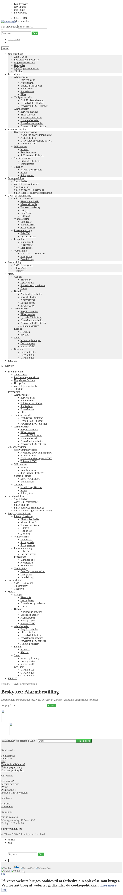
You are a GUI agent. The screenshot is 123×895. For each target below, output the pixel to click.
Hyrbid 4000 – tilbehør (32, 103)
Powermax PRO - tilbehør (33, 423)
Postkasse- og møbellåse (26, 59)
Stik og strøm (27, 175)
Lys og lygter (27, 282)
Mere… (12, 273)
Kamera (24, 149)
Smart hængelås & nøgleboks (29, 189)
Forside (5, 684)
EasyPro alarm (27, 79)
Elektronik (25, 279)
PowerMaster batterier (31, 123)
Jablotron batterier (29, 120)
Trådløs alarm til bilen (31, 85)
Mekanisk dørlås (28, 204)
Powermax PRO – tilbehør (33, 106)
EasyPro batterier (29, 111)
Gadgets (18, 276)
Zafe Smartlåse (15, 53)
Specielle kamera (22, 158)
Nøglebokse (26, 244)
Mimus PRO (20, 18)
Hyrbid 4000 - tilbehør (31, 420)
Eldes (23, 94)
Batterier (18, 291)
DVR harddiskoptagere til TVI (36, 140)
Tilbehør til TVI (28, 143)
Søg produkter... (9, 26)
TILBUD (12, 360)
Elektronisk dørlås (29, 201)
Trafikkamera (27, 163)
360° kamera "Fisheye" (32, 473)
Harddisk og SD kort (31, 169)
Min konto (19, 9)
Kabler (23, 172)
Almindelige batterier (31, 294)
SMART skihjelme (23, 265)
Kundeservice (21, 4)
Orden (23, 288)
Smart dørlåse (21, 181)
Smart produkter (16, 178)
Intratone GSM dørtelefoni (14, 792)
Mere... (11, 591)
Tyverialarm (14, 74)
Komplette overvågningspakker (36, 134)
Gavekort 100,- (28, 352)
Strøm (17, 337)
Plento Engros (8, 789)
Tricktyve (19, 271)
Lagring (18, 328)
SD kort (24, 334)
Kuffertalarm (26, 82)
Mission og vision (10, 784)
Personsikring (14, 262)
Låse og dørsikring (23, 198)
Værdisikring (20, 250)
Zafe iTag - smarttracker (26, 386)
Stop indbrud (20, 12)
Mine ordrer (7, 806)
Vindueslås (26, 221)
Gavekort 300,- (28, 357)
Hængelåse (19, 65)
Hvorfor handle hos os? (13, 764)
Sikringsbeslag (27, 224)
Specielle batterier (29, 297)
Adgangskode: (9, 705)
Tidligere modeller (23, 97)
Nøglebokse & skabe (24, 62)
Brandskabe (26, 247)
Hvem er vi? (7, 781)
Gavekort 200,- (28, 354)
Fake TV (25, 233)
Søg (35, 33)
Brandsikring (27, 259)
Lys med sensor (28, 236)
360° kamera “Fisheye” (32, 155)
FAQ (3, 761)
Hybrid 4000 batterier (31, 117)
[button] (9, 366)
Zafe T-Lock (20, 56)
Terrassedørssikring (30, 207)
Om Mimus (20, 6)
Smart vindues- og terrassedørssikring (33, 192)
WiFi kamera (20, 146)
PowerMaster (27, 91)
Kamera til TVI (28, 137)
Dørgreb (24, 210)
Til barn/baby (21, 268)
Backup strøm (27, 302)
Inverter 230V (27, 305)
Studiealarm (26, 88)
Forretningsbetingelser (12, 770)
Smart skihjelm (21, 187)
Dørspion (25, 216)
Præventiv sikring (23, 230)
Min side (5, 803)
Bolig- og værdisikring (19, 195)
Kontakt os (6, 758)
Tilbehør (18, 71)
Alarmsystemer (21, 77)
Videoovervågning (17, 129)
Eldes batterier (27, 114)
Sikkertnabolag (21, 21)
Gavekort (19, 349)
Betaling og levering (11, 767)
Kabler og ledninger (30, 340)
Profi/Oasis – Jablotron (32, 100)
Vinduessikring (21, 218)
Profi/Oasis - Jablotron (31, 418)
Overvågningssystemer (25, 132)
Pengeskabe (20, 239)
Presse (4, 786)
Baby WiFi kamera (30, 161)
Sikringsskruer (27, 227)
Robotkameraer (28, 152)
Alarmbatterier (21, 108)
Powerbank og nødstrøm (32, 285)
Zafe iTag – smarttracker (26, 68)
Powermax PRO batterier (33, 126)
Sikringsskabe (27, 242)
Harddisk (25, 331)
